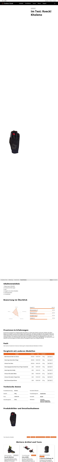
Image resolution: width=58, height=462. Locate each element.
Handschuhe (43, 393)
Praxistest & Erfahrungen (9, 287)
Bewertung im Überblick (9, 286)
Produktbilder (7, 294)
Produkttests (28, 3)
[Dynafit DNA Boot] (11, 449)
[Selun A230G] (29, 449)
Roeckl (41, 396)
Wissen (39, 3)
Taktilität (32, 318)
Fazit (5, 289)
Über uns (51, 0)
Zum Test (50, 356)
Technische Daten (8, 292)
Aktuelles (21, 3)
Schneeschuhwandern (45, 400)
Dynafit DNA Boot (9, 457)
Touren (34, 3)
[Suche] (54, 3)
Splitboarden (47, 401)
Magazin (44, 3)
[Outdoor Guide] (7, 3)
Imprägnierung (33, 315)
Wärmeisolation (34, 310)
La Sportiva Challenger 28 (46, 458)
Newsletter (47, 0)
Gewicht (32, 307)
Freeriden (42, 399)
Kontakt (54, 0)
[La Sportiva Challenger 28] (46, 449)
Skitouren (42, 401)
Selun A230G (25, 457)
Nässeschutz (33, 312)
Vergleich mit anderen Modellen (11, 291)
